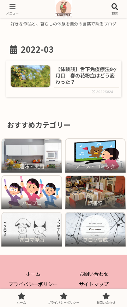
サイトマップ (94, 284)
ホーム (33, 273)
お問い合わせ (94, 273)
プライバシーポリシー (33, 284)
